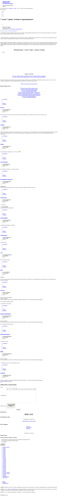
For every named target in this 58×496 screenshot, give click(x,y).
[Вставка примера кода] (32, 389)
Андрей (2, 124)
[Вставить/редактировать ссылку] (24, 389)
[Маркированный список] (19, 389)
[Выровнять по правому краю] (17, 389)
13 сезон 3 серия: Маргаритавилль (29, 97)
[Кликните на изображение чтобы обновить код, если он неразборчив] (11, 407)
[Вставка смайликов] (23, 389)
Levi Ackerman (4, 162)
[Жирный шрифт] (7, 389)
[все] (6, 435)
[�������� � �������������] (29, 414)
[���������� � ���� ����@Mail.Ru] (27, 414)
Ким (1, 270)
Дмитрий (2, 373)
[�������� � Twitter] (30, 414)
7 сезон (15, 8)
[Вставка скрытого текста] (35, 389)
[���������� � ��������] (32, 414)
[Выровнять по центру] (15, 389)
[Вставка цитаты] (30, 389)
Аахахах (2, 290)
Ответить (4, 104)
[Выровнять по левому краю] (13, 389)
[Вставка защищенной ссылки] (28, 389)
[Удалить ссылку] (26, 389)
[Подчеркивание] (11, 389)
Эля (1, 252)
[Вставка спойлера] (33, 389)
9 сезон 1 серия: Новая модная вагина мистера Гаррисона (29, 95)
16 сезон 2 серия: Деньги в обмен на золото (29, 89)
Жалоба (4, 103)
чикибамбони (3, 235)
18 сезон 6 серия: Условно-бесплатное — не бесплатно (29, 93)
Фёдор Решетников (5, 334)
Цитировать (5, 99)
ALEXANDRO (4, 218)
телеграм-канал (14, 489)
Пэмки (2, 144)
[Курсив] (9, 389)
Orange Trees (3, 197)
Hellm (1, 351)
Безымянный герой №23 (6, 179)
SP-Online (11, 8)
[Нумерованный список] (20, 389)
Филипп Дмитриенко (5, 313)
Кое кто (2, 107)
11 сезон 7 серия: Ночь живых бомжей (29, 91)
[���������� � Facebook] (25, 414)
